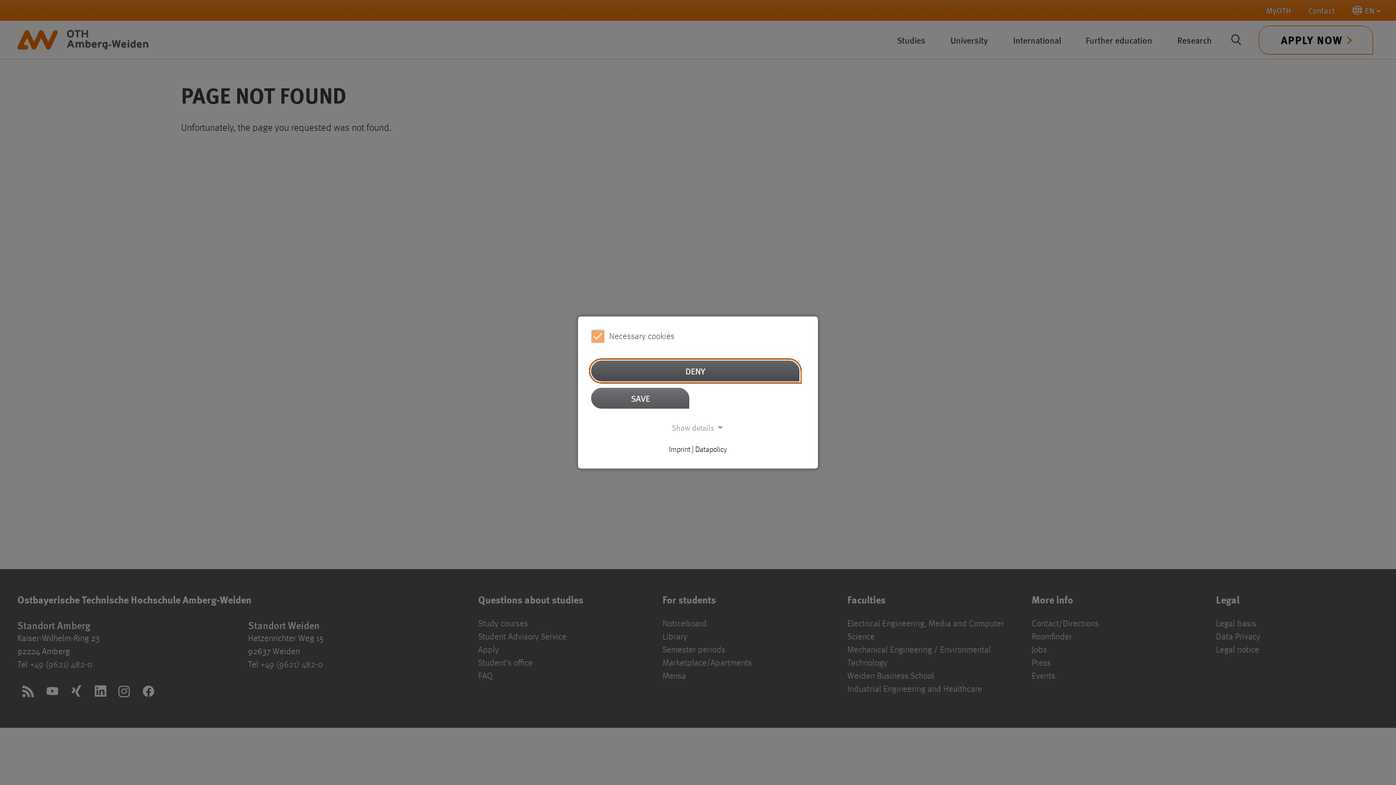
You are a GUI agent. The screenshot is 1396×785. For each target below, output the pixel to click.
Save (640, 398)
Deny (695, 371)
